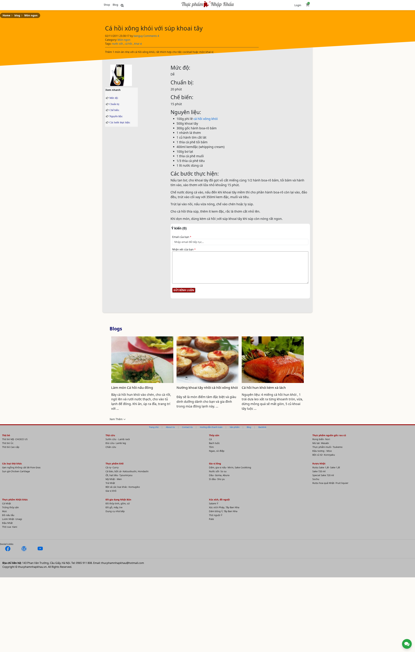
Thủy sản (214, 435)
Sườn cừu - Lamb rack (118, 439)
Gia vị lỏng (215, 463)
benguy (138, 36)
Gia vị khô (111, 490)
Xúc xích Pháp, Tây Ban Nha (224, 507)
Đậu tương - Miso (322, 450)
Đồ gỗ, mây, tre (114, 507)
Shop (107, 4)
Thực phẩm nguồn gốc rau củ (329, 435)
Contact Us (187, 427)
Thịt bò (6, 435)
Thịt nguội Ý (215, 515)
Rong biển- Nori (321, 439)
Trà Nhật (110, 483)
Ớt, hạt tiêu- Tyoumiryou (119, 475)
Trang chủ (154, 427)
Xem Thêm (116, 419)
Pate (211, 519)
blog (17, 15)
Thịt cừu (110, 435)
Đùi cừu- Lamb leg (116, 443)
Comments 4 (151, 36)
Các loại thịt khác (12, 463)
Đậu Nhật (7, 522)
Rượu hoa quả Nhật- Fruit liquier (330, 483)
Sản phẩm (234, 427)
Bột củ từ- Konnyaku (323, 454)
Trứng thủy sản (10, 507)
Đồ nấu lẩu (8, 515)
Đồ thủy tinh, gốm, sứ (118, 503)
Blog (115, 4)
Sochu (315, 479)
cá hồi (128, 43)
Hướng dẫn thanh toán (211, 427)
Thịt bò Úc (7, 443)
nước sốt (117, 43)
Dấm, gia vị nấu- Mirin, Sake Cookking (230, 467)
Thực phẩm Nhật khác (15, 499)
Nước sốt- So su (217, 471)
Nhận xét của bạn (184, 249)
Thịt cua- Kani (9, 526)
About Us (170, 427)
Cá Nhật (6, 503)
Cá (210, 439)
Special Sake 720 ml (323, 475)
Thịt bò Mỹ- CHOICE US (15, 439)
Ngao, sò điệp (216, 450)
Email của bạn (181, 237)
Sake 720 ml (319, 471)
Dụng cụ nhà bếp (115, 511)
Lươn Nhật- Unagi (12, 519)
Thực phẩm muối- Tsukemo (327, 447)
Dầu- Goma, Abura (219, 475)
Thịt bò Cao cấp (10, 447)
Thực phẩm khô (115, 463)
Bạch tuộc (214, 443)
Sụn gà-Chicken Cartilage (16, 471)
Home (6, 15)
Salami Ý (213, 503)
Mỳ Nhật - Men (114, 479)
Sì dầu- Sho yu (217, 479)
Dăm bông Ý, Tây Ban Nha (223, 511)
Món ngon (31, 15)
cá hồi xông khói (206, 119)
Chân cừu (111, 447)
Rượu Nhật (318, 463)
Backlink (262, 427)
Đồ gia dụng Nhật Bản (118, 499)
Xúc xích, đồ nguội (219, 499)
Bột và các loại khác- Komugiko (123, 486)
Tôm (211, 447)
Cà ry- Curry (112, 467)
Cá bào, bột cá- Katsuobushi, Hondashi (127, 471)
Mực (4, 511)
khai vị (138, 43)
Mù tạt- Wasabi (320, 443)
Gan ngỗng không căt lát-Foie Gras (21, 467)
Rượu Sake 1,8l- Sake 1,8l (326, 467)
